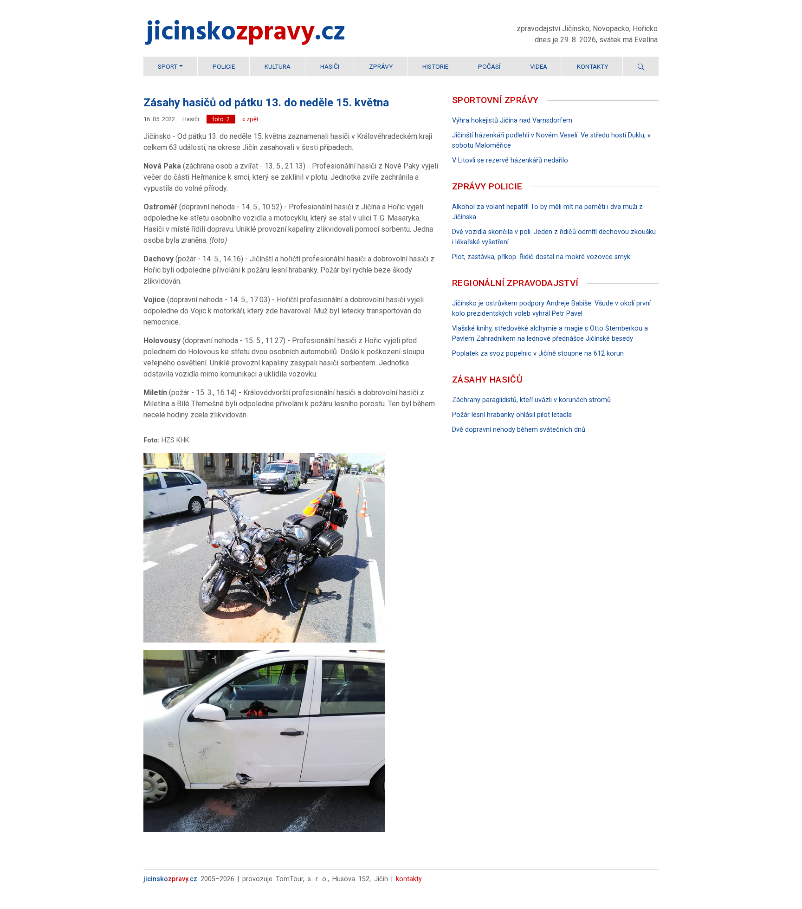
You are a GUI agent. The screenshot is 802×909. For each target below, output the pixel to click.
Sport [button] (167, 66)
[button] (641, 66)
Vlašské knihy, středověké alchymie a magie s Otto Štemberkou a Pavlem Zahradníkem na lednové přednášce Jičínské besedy (550, 334)
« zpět (250, 119)
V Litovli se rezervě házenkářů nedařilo (510, 160)
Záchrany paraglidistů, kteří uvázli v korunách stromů (531, 400)
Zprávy (381, 66)
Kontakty (592, 66)
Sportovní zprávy (495, 100)
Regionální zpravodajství (515, 283)
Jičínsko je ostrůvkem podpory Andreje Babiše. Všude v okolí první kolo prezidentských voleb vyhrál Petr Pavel (551, 308)
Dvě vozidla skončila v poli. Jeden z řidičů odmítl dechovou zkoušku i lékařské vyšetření (554, 237)
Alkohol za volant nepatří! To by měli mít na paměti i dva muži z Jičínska (547, 212)
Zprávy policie (487, 186)
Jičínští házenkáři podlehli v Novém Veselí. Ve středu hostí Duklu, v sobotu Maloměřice (551, 140)
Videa (538, 66)
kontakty (409, 879)
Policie (224, 66)
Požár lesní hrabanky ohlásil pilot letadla (512, 415)
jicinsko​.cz (245, 33)
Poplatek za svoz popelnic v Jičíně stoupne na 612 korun (538, 353)
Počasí (489, 66)
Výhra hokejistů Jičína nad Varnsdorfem (512, 120)
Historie (435, 66)
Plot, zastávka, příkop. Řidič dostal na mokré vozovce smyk (541, 257)
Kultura (278, 66)
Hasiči (329, 66)
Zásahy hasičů (487, 379)
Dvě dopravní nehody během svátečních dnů (518, 430)
